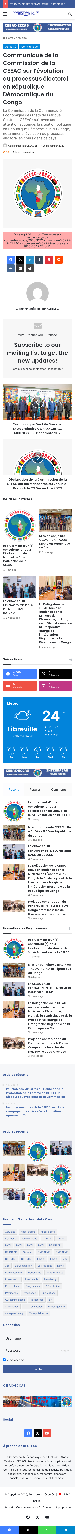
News (60, 1265)
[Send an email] (36, 145)
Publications (48, 1292)
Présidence (11, 1292)
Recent (14, 789)
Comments (59, 789)
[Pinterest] (49, 260)
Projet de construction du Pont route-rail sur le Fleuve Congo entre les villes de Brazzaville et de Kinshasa (48, 908)
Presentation (12, 1279)
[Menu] (5, 15)
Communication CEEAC (21, 145)
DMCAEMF (44, 1252)
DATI (8, 1245)
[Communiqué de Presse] (61, 1175)
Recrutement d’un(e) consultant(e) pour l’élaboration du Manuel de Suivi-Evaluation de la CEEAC (18, 555)
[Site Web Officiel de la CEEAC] (26, 13)
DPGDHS (10, 1258)
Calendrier (11, 1238)
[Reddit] (59, 260)
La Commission (23, 1265)
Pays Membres (55, 1272)
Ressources (36, 1299)
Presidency (50, 1279)
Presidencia (31, 1279)
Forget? (65, 1350)
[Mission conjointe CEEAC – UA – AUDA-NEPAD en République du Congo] (55, 520)
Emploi (41, 1258)
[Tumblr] (39, 260)
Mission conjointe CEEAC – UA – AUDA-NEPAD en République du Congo (54, 541)
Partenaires (34, 1272)
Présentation (52, 1286)
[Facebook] (11, 260)
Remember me (15, 1360)
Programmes (33, 1286)
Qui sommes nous (15, 1299)
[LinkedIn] (30, 260)
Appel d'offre (28, 1231)
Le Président (45, 1265)
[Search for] (70, 15)
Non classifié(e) (14, 1272)
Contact (48, 1507)
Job (65, 1258)
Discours (27, 1252)
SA (50, 1299)
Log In (37, 1369)
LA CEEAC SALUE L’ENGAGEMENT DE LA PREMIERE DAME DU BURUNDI (18, 607)
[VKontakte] (11, 268)
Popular (34, 789)
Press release (12, 1286)
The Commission (33, 1306)
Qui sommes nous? (28, 1507)
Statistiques (11, 1306)
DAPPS (47, 1238)
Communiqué (29, 46)
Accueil (8, 1507)
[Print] (30, 268)
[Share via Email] (20, 268)
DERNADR (55, 1245)
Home (9, 37)
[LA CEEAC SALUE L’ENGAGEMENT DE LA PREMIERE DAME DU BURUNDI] (19, 587)
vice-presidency (14, 1313)
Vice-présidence (38, 1313)
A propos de (63, 1507)
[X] (20, 260)
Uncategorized (56, 1306)
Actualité (21, 37)
